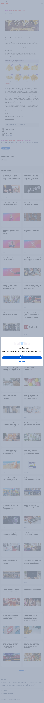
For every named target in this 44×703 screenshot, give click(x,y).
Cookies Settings (22, 355)
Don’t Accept (22, 361)
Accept (22, 357)
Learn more (23, 353)
